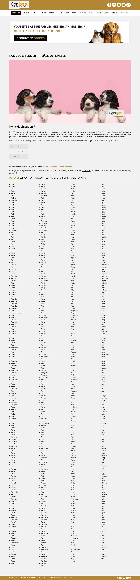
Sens (67, 13)
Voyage (83, 13)
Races (36, 13)
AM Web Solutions (46, 578)
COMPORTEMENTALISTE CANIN (70, 177)
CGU (70, 578)
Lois (60, 13)
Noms (43, 13)
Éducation (27, 13)
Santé (99, 13)
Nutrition (52, 13)
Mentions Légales (61, 578)
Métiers (115, 13)
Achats (74, 13)
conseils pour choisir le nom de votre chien (57, 167)
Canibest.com (20, 578)
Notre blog (16, 13)
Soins (91, 13)
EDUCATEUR (43, 177)
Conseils (124, 13)
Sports (106, 13)
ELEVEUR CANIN (28, 177)
